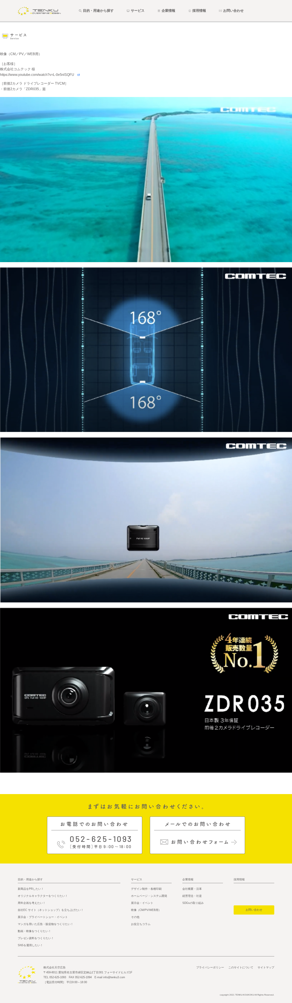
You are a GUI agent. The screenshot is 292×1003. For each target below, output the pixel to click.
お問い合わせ (254, 909)
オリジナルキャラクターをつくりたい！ (43, 895)
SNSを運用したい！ (30, 945)
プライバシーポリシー (210, 967)
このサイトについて (240, 967)
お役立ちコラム (140, 924)
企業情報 (187, 879)
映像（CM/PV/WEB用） (146, 910)
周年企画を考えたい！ (32, 903)
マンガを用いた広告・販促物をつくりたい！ (45, 924)
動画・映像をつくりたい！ (34, 931)
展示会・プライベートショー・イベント (43, 917)
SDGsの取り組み (193, 903)
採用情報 (239, 879)
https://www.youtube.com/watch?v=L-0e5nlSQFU (39, 74)
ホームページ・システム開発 (149, 895)
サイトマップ (266, 967)
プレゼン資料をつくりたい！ (36, 938)
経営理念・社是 (192, 895)
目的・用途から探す (30, 879)
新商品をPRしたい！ (31, 888)
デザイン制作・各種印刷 (146, 888)
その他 (135, 917)
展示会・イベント (142, 903)
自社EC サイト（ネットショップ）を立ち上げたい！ (51, 910)
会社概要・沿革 (192, 888)
